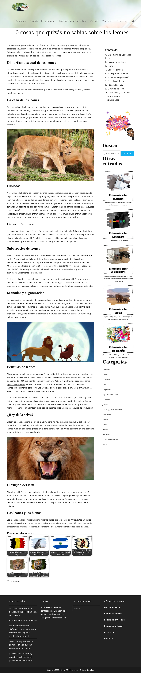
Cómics (106, 384)
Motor (105, 419)
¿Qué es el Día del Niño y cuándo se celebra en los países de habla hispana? (20, 657)
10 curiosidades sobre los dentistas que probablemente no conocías (23, 612)
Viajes (105, 444)
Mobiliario (107, 414)
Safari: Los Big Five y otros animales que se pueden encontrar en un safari (21, 644)
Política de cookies (113, 613)
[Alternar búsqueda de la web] (133, 21)
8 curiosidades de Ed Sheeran (118, 240)
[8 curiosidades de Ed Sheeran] (118, 223)
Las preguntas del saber (112, 409)
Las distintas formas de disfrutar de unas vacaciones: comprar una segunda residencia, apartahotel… (118, 278)
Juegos (105, 404)
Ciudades (106, 379)
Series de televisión (110, 439)
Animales (15, 581)
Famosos (106, 399)
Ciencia (105, 374)
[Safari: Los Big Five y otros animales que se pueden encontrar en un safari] (118, 299)
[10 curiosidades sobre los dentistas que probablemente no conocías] (118, 185)
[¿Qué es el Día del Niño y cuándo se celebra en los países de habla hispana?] (118, 337)
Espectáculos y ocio (110, 394)
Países (105, 429)
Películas (106, 434)
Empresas (107, 389)
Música (105, 424)
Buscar (127, 153)
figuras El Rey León (16, 384)
